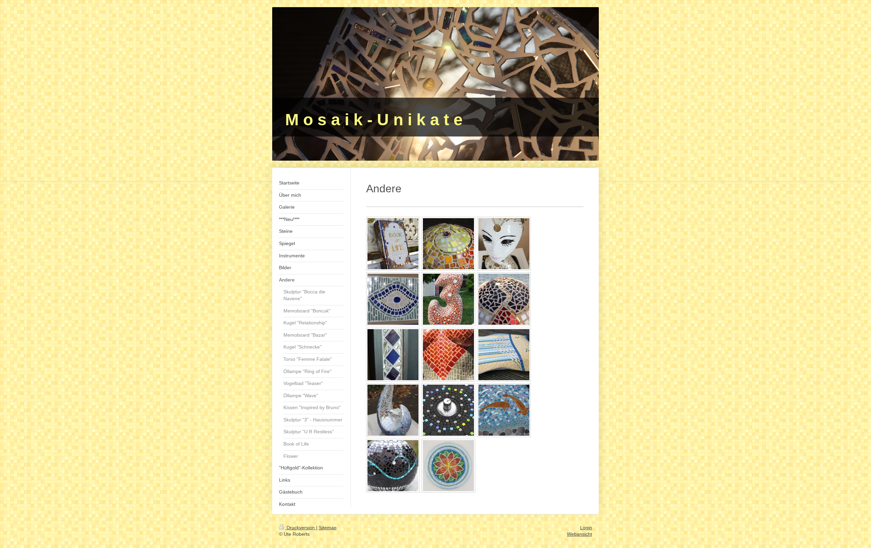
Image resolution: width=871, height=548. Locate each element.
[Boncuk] (393, 299)
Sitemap (327, 527)
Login (586, 527)
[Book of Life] (393, 244)
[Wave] (393, 466)
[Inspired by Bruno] (504, 355)
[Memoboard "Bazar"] (393, 355)
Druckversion (300, 527)
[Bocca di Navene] (393, 410)
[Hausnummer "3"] (448, 299)
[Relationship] (504, 299)
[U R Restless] (504, 244)
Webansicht (579, 534)
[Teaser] (504, 410)
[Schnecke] (448, 244)
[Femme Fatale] (448, 355)
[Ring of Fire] (448, 410)
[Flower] (448, 466)
